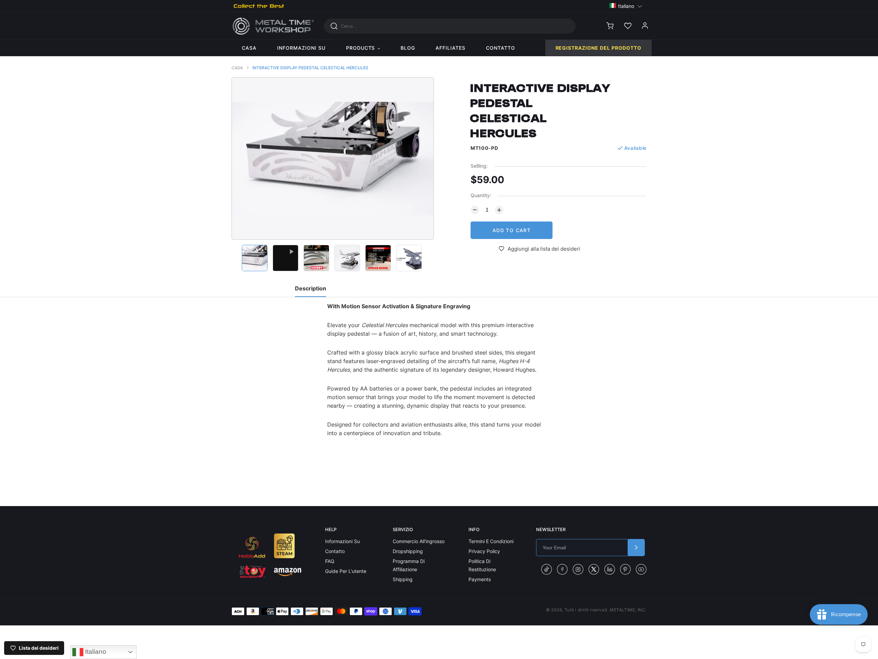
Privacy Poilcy (484, 551)
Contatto (335, 551)
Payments (479, 579)
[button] (626, 5)
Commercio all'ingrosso (418, 541)
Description (310, 288)
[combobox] (450, 26)
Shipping (403, 579)
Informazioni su (342, 541)
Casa (237, 67)
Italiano (94, 651)
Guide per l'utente (345, 571)
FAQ (329, 561)
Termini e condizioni (490, 541)
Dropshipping (408, 551)
